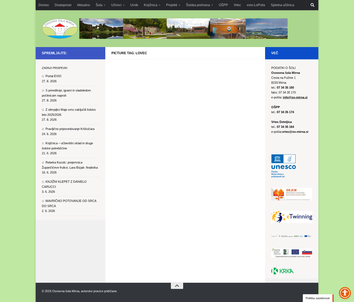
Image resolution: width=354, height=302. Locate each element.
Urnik (134, 5)
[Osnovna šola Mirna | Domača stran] (165, 28)
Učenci (116, 5)
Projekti (171, 5)
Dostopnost (63, 5)
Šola (99, 5)
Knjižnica (150, 5)
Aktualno (83, 5)
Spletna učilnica (282, 5)
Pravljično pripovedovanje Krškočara (69, 129)
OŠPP (223, 5)
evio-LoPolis (256, 5)
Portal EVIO (53, 76)
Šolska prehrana (198, 5)
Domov (44, 5)
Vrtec (237, 5)
